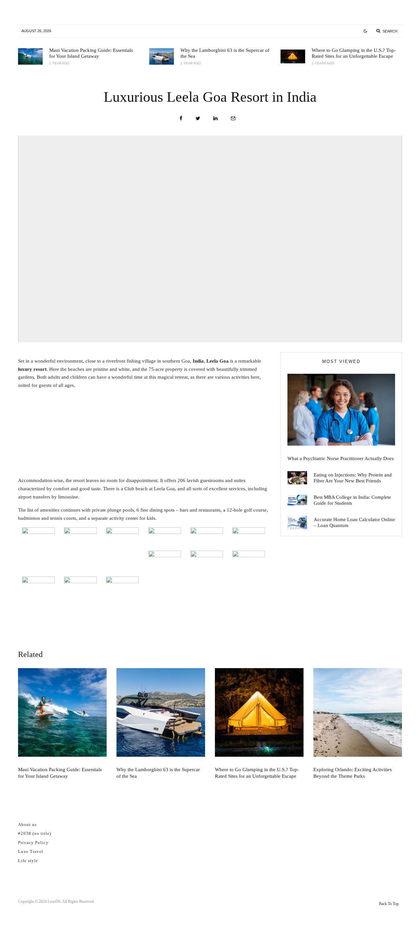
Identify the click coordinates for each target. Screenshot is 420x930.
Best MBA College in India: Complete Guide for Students (352, 500)
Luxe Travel (30, 851)
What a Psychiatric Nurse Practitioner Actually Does (340, 458)
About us (27, 824)
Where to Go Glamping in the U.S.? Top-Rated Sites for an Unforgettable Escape (354, 53)
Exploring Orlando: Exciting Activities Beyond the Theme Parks (352, 773)
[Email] (233, 118)
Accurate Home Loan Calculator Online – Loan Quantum (354, 522)
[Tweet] (198, 118)
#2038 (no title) (34, 833)
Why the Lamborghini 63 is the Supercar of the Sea (224, 53)
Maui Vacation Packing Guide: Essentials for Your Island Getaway (91, 53)
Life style (28, 860)
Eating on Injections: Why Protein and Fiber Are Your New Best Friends (353, 477)
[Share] (180, 118)
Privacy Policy (33, 842)
